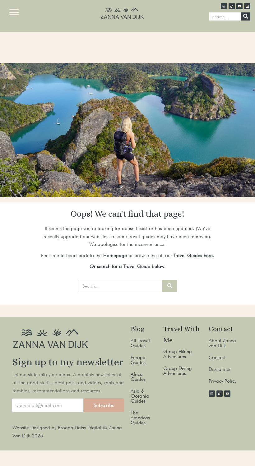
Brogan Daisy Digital (80, 428)
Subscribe (104, 405)
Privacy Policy (222, 381)
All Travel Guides (140, 343)
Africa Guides (138, 376)
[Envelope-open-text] (247, 6)
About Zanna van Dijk (222, 343)
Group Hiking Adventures (177, 353)
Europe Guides (138, 359)
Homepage (115, 255)
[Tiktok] (232, 6)
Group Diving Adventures (177, 370)
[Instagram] (224, 6)
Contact (217, 357)
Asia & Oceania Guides (140, 396)
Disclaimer (220, 369)
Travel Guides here (193, 255)
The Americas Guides (140, 418)
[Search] (245, 16)
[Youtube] (239, 6)
